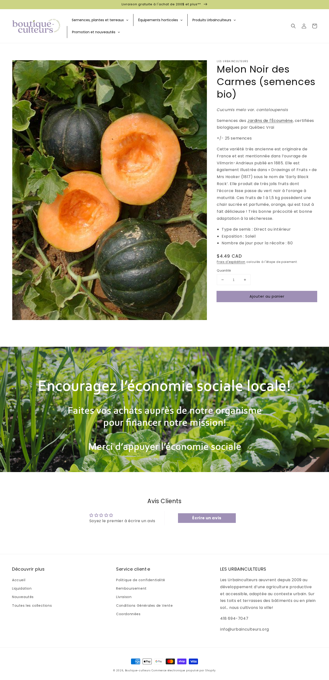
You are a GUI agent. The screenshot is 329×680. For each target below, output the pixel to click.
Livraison (124, 596)
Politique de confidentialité (140, 580)
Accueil (18, 580)
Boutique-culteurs (138, 670)
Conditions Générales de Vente (144, 605)
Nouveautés (23, 596)
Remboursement (131, 588)
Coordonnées (128, 614)
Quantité (224, 270)
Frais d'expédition (231, 262)
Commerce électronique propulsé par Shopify (183, 670)
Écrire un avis (206, 518)
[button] (293, 26)
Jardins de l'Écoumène (270, 120)
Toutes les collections (32, 605)
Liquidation (22, 588)
